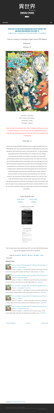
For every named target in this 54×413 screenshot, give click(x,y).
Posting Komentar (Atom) (18, 402)
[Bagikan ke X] (9, 258)
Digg (42, 255)
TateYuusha (29, 33)
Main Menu (5, 22)
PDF (25, 33)
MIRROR (20, 202)
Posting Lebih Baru (11, 323)
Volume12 (34, 33)
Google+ (31, 255)
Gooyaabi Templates (42, 408)
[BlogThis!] (8, 258)
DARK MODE (21, 199)
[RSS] (47, 409)
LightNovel (21, 33)
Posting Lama (44, 323)
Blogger (23, 407)
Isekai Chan (14, 407)
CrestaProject (12, 408)
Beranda (28, 323)
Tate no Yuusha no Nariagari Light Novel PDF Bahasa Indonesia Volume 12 (27, 30)
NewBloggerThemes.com (27, 408)
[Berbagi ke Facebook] (11, 258)
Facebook (18, 255)
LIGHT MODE (33, 199)
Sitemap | (40, 409)
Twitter (25, 255)
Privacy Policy (44, 409)
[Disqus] (27, 344)
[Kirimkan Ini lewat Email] (7, 258)
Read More (42, 271)
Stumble (37, 255)
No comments (42, 33)
